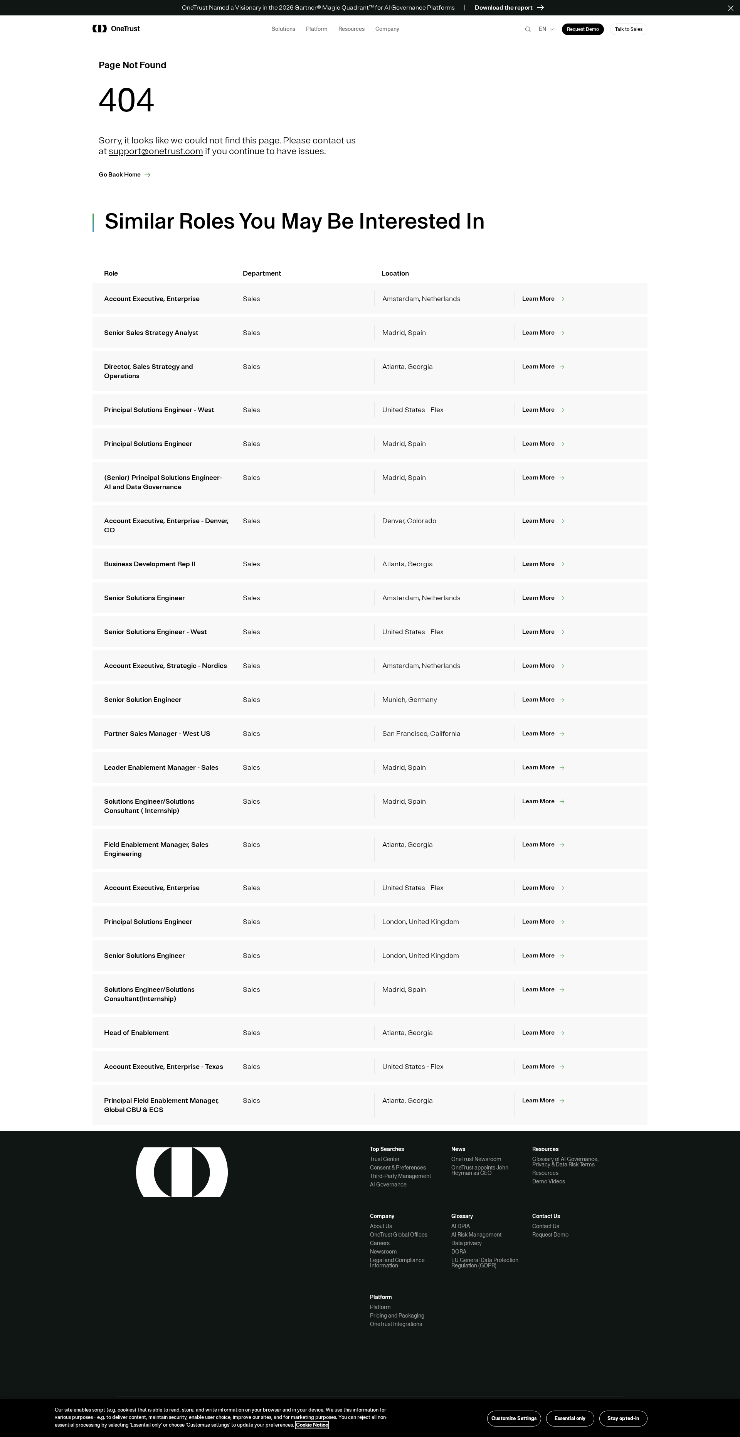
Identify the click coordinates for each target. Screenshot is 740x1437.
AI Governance (388, 1184)
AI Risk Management (476, 1234)
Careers (380, 1243)
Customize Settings (513, 1418)
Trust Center (385, 1159)
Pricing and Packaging (397, 1315)
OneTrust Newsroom (476, 1159)
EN (542, 29)
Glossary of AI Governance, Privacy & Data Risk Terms (565, 1161)
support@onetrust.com (156, 151)
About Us (381, 1226)
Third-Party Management (400, 1176)
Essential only (570, 1418)
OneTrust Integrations (396, 1324)
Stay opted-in (623, 1418)
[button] (733, 8)
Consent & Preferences (398, 1167)
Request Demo (550, 1234)
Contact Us (545, 1226)
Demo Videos (548, 1181)
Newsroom (383, 1251)
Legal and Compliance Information (397, 1262)
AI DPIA (460, 1226)
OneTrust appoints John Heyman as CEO (479, 1170)
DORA (458, 1251)
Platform (380, 1307)
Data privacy (466, 1243)
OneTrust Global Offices (398, 1234)
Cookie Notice (312, 1425)
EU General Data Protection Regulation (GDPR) (484, 1262)
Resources (545, 1173)
